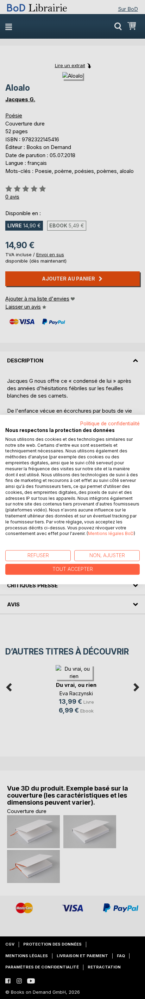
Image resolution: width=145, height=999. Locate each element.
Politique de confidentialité (110, 423)
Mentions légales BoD (111, 533)
